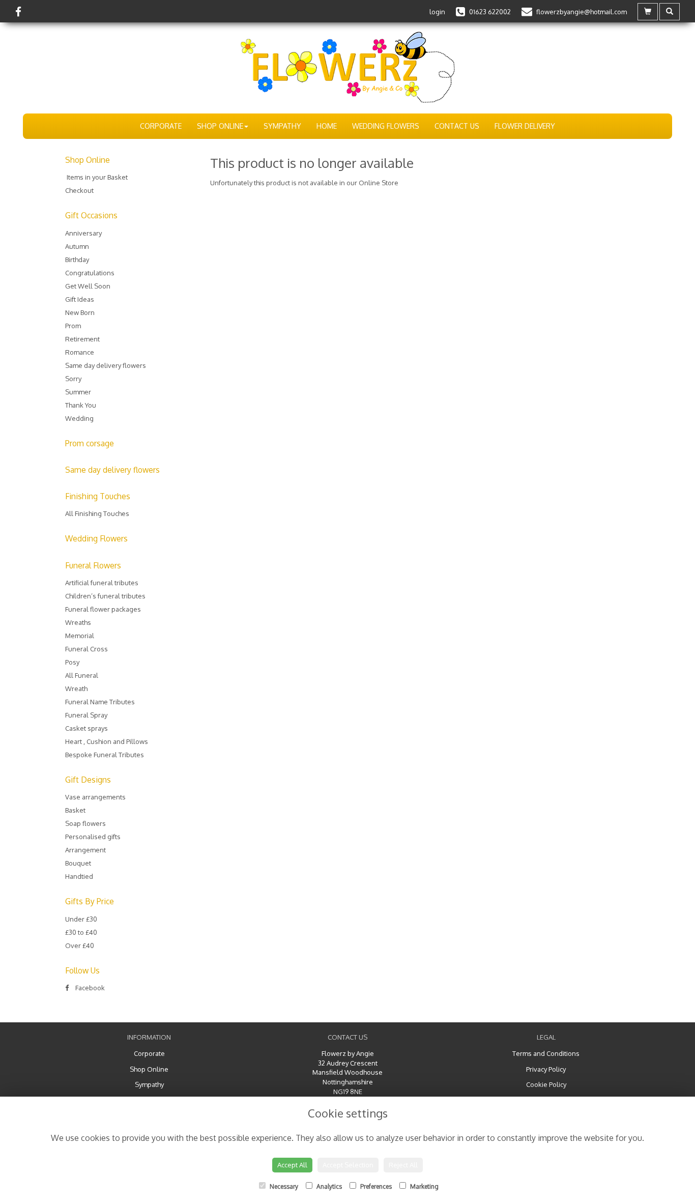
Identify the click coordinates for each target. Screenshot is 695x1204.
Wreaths (78, 622)
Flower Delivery (525, 126)
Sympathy (282, 126)
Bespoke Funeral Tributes (104, 755)
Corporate (161, 126)
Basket (75, 810)
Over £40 (79, 945)
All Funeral (81, 675)
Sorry (73, 379)
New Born (80, 312)
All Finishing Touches (97, 513)
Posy (72, 662)
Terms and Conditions (546, 1053)
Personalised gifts (93, 837)
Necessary (283, 1186)
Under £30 (81, 919)
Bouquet (78, 863)
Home (326, 126)
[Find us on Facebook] (21, 11)
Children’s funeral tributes (105, 596)
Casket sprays (86, 728)
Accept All (292, 1165)
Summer (78, 392)
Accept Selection (348, 1165)
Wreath (76, 688)
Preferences (375, 1186)
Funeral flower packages (103, 609)
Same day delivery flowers (105, 365)
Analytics (328, 1186)
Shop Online (220, 126)
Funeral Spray (86, 715)
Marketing (424, 1186)
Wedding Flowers (385, 126)
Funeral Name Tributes (100, 702)
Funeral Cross (86, 649)
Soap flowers (85, 823)
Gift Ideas (79, 299)
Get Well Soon (87, 286)
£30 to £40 (81, 932)
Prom (73, 326)
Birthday (77, 259)
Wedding (79, 418)
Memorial (79, 636)
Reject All (403, 1165)
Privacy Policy (546, 1069)
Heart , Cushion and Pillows (106, 741)
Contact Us (457, 126)
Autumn (77, 246)
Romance (79, 352)
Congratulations (89, 273)
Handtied (79, 876)
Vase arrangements (95, 797)
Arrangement (85, 850)
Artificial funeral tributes (101, 583)
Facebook (89, 988)
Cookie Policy (546, 1084)
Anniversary (83, 233)
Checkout (79, 190)
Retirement (82, 339)
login (437, 12)
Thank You (80, 405)
